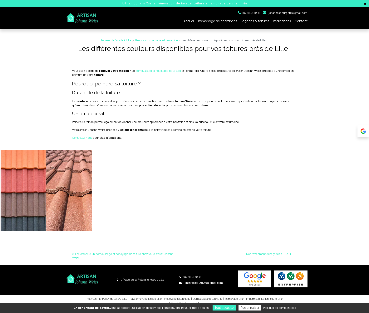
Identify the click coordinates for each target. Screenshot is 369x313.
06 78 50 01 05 (192, 276)
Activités (91, 298)
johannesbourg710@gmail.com (288, 12)
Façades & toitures (255, 21)
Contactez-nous (82, 137)
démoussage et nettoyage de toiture (158, 70)
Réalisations (282, 21)
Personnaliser (249, 308)
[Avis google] (363, 131)
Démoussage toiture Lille (207, 298)
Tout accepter (224, 308)
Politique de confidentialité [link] (279, 307)
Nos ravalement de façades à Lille (267, 253)
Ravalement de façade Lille (146, 298)
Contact (301, 21)
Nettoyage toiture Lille (177, 298)
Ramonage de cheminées (217, 21)
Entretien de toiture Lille (113, 298)
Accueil (189, 21)
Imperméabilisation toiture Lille (264, 298)
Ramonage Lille (234, 298)
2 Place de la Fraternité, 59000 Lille (142, 279)
